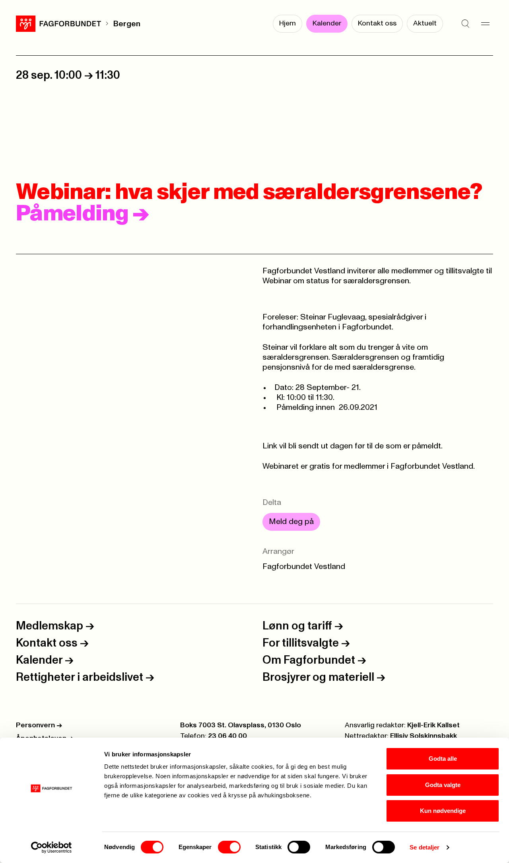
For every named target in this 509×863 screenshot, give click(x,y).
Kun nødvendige (443, 810)
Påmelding (82, 214)
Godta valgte (442, 784)
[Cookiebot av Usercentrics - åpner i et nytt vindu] (51, 847)
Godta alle (443, 758)
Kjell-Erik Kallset (433, 725)
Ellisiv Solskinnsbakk (423, 736)
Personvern (39, 725)
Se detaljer (424, 847)
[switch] (229, 847)
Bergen (126, 24)
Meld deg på (291, 522)
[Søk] (465, 24)
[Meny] (485, 24)
